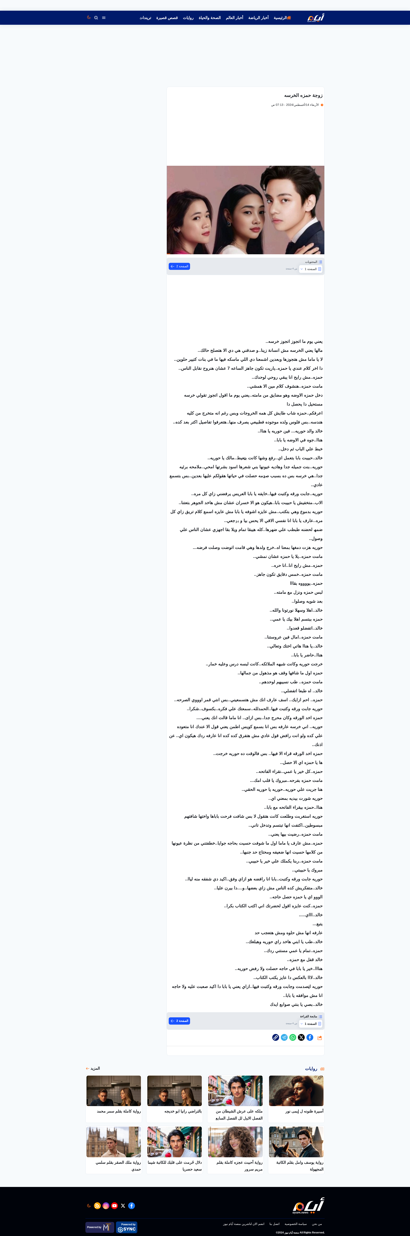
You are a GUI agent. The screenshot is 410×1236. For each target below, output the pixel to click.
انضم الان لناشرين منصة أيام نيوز (243, 1224)
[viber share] (284, 1037)
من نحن (317, 1224)
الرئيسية (280, 18)
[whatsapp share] (292, 1037)
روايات (188, 18)
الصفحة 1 (311, 269)
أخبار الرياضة (258, 18)
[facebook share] (309, 1037)
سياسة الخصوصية (296, 1224)
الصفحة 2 (182, 266)
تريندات (145, 18)
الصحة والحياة (210, 18)
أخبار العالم (234, 18)
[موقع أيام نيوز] (311, 17)
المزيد (95, 1068)
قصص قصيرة (167, 18)
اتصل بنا (274, 1224)
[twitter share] (301, 1037)
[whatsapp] (275, 1037)
